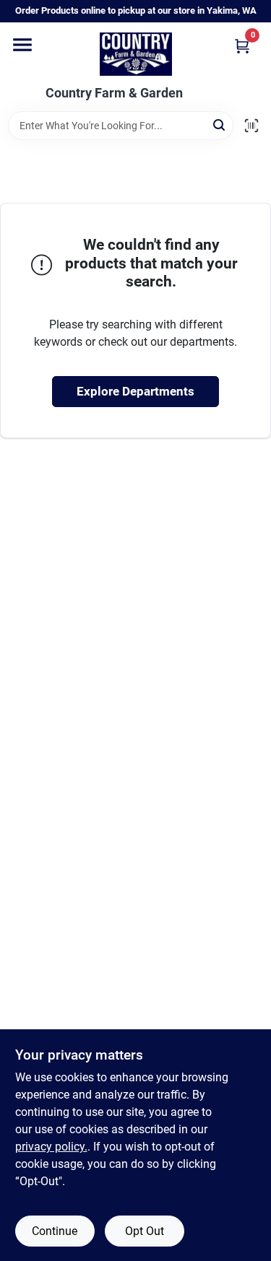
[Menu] (22, 44)
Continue (54, 1231)
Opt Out (144, 1231)
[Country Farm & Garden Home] (136, 54)
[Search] (220, 124)
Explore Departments (135, 391)
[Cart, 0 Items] (242, 45)
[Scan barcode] (251, 125)
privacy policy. (51, 1146)
